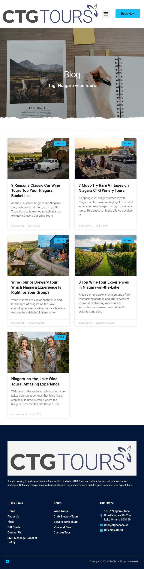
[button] (106, 14)
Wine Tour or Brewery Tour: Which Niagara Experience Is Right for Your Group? (36, 287)
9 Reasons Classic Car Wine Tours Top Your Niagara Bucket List (35, 190)
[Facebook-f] (7, 561)
